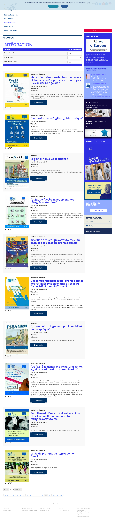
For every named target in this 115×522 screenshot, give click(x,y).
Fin (61, 495)
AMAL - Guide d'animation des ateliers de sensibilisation (99, 78)
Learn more (53, 6)
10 (31, 495)
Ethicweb (34, 510)
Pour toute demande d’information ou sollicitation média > (97, 106)
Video (91, 222)
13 (42, 495)
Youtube (6, 508)
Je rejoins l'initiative (94, 192)
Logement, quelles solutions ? (49, 159)
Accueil (61, 508)
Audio (91, 226)
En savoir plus (38, 102)
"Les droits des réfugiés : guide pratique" (56, 118)
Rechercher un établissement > (96, 127)
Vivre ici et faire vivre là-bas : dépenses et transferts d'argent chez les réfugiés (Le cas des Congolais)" (55, 80)
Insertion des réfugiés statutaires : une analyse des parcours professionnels (55, 241)
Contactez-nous (45, 508)
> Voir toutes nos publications (100, 97)
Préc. (12, 495)
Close (64, 6)
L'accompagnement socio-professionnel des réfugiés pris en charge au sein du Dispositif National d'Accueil (56, 283)
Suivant (55, 495)
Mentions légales (27, 508)
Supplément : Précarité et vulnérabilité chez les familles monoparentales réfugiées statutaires (55, 416)
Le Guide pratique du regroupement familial (53, 455)
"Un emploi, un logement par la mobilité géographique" (56, 328)
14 (46, 495)
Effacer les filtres (75, 49)
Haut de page (57, 503)
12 (38, 495)
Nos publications (64, 510)
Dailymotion (7, 510)
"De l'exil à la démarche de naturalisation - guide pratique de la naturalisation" (56, 368)
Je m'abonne (98, 210)
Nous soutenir (44, 510)
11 (34, 495)
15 (49, 495)
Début (7, 495)
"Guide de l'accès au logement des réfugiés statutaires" (52, 201)
